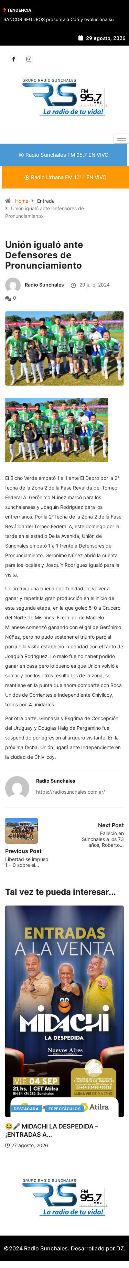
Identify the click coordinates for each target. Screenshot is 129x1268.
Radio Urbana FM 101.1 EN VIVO (68, 177)
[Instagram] (29, 59)
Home (21, 201)
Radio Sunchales (44, 285)
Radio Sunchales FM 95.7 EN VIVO (66, 155)
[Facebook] (14, 59)
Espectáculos (64, 1108)
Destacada (26, 1108)
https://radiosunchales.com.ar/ (70, 792)
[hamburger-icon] (121, 139)
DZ (120, 1248)
